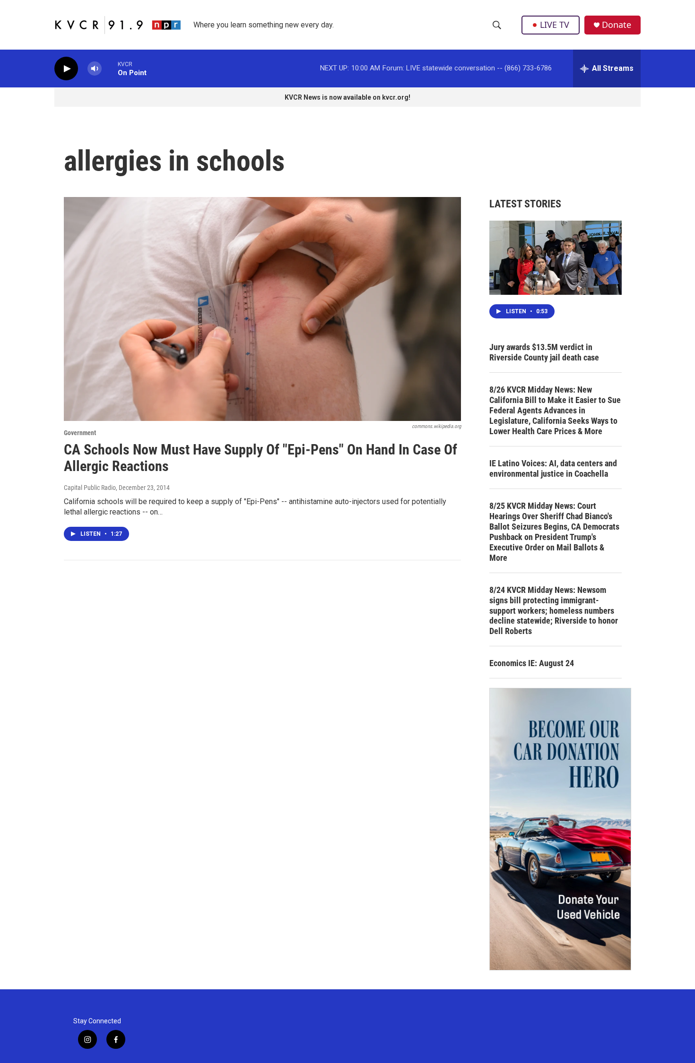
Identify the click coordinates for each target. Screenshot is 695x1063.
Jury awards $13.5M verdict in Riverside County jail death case (544, 352)
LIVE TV (554, 24)
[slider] (109, 68)
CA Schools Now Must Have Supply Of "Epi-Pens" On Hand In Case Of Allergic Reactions (260, 457)
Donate (616, 25)
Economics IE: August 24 (531, 663)
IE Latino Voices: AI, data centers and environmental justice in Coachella (553, 468)
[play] (66, 68)
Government (80, 433)
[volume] (95, 68)
